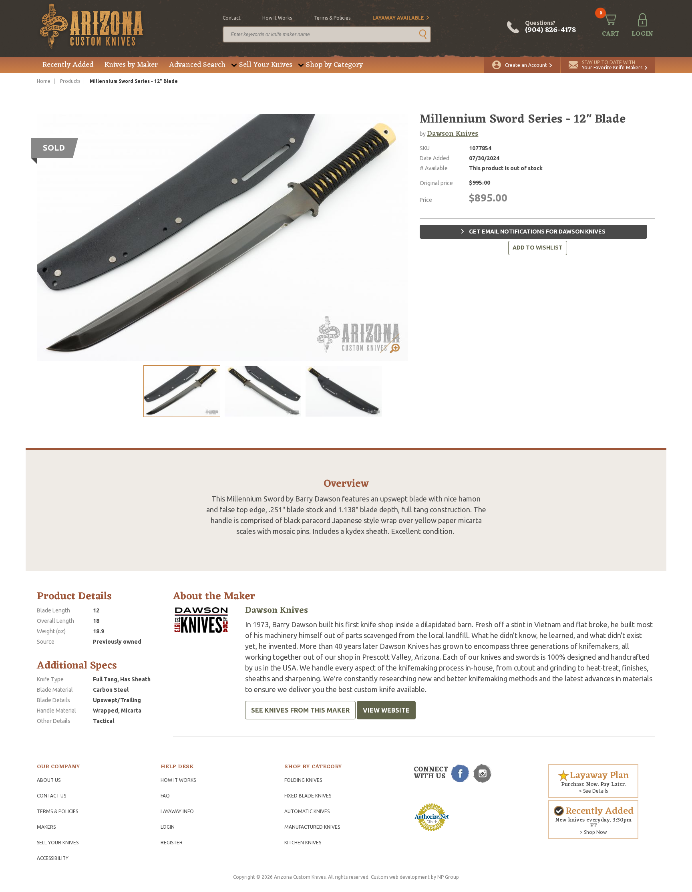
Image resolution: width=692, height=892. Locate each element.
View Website (386, 710)
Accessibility (52, 858)
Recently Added (67, 64)
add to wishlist (538, 247)
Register (172, 842)
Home (43, 81)
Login (168, 827)
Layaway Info (177, 811)
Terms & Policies (57, 811)
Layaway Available (398, 17)
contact (232, 17)
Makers (46, 827)
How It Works (178, 780)
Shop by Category (334, 64)
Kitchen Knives (302, 842)
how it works (277, 17)
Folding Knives (303, 780)
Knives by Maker (131, 64)
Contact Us (51, 795)
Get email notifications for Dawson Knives (537, 231)
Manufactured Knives (312, 827)
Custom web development (400, 877)
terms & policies (332, 17)
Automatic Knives (307, 811)
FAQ (165, 795)
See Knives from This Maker (300, 710)
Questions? (550, 27)
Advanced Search (197, 64)
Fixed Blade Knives (307, 795)
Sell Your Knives (265, 64)
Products (70, 81)
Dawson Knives (452, 133)
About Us (48, 780)
